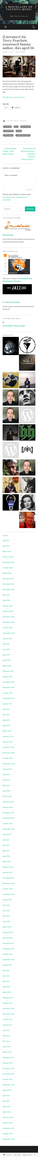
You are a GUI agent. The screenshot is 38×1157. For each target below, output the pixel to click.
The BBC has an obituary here (14, 97)
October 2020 (8, 628)
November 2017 (9, 818)
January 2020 (7, 677)
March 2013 (7, 1112)
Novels (16, 121)
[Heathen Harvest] (27, 432)
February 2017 (8, 867)
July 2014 (6, 1030)
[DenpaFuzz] (27, 415)
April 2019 (6, 725)
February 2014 (8, 1057)
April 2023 (6, 600)
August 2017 (7, 834)
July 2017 (6, 840)
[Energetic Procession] (11, 432)
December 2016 (8, 878)
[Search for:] (19, 208)
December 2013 (8, 1068)
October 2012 (8, 1134)
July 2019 (6, 709)
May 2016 (6, 916)
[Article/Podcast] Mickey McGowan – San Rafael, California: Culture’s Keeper (28, 154)
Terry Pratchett (23, 135)
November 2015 (9, 949)
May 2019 (6, 720)
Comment (29, 189)
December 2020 (8, 617)
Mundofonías (8, 235)
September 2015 (9, 959)
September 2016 (9, 894)
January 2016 (7, 938)
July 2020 (6, 644)
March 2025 (7, 551)
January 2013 (7, 1123)
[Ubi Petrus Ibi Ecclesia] (11, 485)
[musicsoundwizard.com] (27, 362)
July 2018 (6, 774)
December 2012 (8, 1128)
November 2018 (9, 753)
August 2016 (7, 900)
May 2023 (6, 595)
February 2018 (8, 802)
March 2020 (7, 666)
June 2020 (6, 649)
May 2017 (6, 851)
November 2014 (9, 1014)
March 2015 (7, 992)
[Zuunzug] (27, 345)
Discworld (26, 126)
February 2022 (8, 611)
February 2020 (8, 671)
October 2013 (8, 1079)
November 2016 (9, 883)
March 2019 (7, 731)
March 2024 (7, 573)
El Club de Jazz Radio (11, 302)
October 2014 (8, 1019)
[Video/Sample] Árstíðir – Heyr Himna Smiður (9, 151)
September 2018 (9, 764)
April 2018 (6, 791)
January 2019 (7, 742)
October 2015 (8, 954)
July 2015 (6, 970)
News (19, 131)
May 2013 (6, 1101)
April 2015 (6, 987)
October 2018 (8, 758)
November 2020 (9, 622)
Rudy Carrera (21, 52)
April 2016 (6, 921)
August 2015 (7, 965)
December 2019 (8, 682)
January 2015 (7, 1003)
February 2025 (8, 557)
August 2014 (7, 1025)
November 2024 (9, 562)
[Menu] (5, 27)
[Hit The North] (11, 346)
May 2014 (6, 1041)
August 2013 (7, 1090)
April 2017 (6, 856)
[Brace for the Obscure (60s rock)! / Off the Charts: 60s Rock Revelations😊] (11, 450)
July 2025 (6, 540)
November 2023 (9, 589)
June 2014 (6, 1036)
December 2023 (8, 584)
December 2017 (8, 813)
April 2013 (6, 1106)
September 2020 (9, 633)
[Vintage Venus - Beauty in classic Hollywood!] (27, 502)
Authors (7, 126)
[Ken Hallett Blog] (27, 520)
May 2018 (6, 785)
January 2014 (7, 1063)
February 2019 (8, 736)
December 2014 (8, 1008)
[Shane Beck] (11, 397)
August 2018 (7, 769)
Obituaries (22, 121)
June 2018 (6, 780)
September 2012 (9, 1139)
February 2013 (8, 1117)
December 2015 (8, 943)
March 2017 (7, 862)
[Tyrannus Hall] (27, 467)
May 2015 (6, 981)
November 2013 (9, 1074)
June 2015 (6, 976)
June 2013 (6, 1095)
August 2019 (7, 704)
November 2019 (9, 687)
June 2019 (6, 715)
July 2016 (6, 905)
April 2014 (6, 1047)
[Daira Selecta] (27, 380)
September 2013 (9, 1085)
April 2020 (6, 660)
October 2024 (8, 568)
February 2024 (8, 579)
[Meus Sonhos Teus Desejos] (11, 467)
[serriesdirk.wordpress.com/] (27, 485)
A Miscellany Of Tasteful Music (19, 8)
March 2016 (7, 927)
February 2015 (8, 998)
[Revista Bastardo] (27, 397)
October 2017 (8, 823)
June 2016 (6, 911)
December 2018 (8, 747)
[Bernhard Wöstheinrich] (11, 380)
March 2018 (7, 796)
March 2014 (7, 1052)
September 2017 (9, 829)
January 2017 (7, 872)
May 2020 (6, 655)
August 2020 (7, 638)
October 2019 (8, 693)
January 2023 (7, 606)
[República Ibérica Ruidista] (27, 450)
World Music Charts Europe (14, 326)
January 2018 (7, 807)
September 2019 (9, 698)
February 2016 (8, 932)
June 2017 (6, 845)
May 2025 (6, 546)
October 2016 (8, 889)
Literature (10, 121)
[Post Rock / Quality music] (11, 502)
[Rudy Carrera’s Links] (11, 415)
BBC (16, 126)
